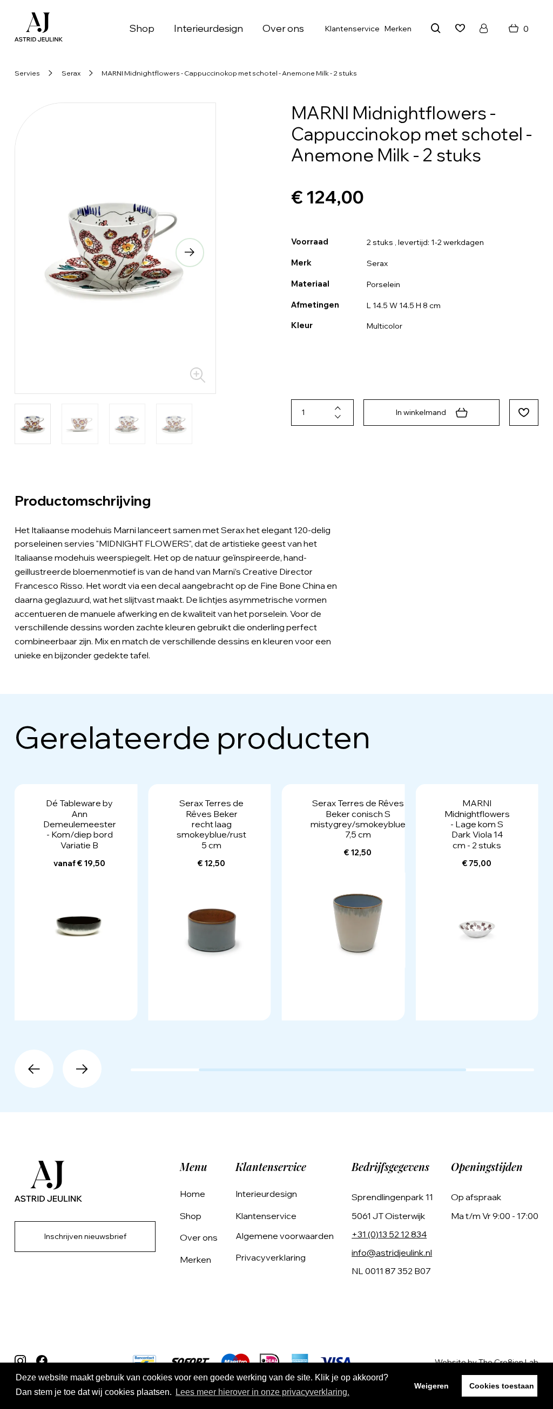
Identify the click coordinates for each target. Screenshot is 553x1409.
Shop (190, 1215)
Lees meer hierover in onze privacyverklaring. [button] (262, 1392)
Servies (27, 73)
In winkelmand (421, 412)
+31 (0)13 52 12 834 (389, 1234)
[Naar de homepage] (39, 28)
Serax (71, 73)
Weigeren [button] (431, 1385)
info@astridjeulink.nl (392, 1252)
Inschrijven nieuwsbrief (85, 1236)
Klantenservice (352, 28)
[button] (40, 252)
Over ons (283, 28)
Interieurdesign (208, 28)
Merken (398, 28)
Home (192, 1193)
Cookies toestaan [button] (501, 1385)
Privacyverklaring (270, 1257)
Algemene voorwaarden (284, 1235)
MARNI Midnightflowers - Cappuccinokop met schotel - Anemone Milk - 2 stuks (229, 73)
